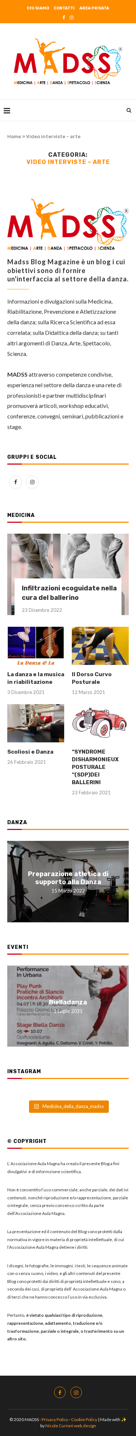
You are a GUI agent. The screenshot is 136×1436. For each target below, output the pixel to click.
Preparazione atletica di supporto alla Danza (68, 878)
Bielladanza (68, 1002)
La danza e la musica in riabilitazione (35, 678)
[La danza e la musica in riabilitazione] (35, 646)
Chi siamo (38, 8)
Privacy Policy (55, 1419)
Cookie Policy (84, 1419)
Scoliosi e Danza (30, 752)
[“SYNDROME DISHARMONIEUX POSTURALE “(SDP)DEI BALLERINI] (100, 723)
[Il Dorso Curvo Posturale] (100, 646)
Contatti (64, 8)
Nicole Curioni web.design (70, 1425)
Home (14, 136)
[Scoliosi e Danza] (35, 723)
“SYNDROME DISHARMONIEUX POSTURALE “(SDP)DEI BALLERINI (95, 767)
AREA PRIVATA (94, 8)
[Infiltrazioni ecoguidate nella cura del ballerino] (68, 574)
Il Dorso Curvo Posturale (92, 678)
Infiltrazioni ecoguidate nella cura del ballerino (69, 592)
